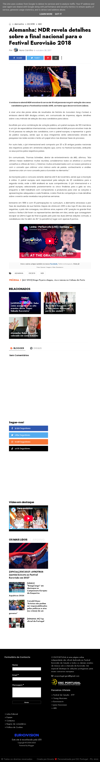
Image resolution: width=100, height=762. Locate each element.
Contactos (11, 720)
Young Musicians (60, 698)
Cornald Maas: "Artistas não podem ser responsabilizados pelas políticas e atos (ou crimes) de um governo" (28, 607)
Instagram (68, 264)
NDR (40, 24)
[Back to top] (93, 755)
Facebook (53, 264)
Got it (58, 14)
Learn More (45, 14)
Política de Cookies (15, 727)
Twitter (60, 264)
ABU (55, 708)
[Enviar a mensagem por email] (55, 58)
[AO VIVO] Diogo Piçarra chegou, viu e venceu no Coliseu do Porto (53, 280)
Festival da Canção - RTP (63, 694)
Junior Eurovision (60, 704)
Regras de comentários (16, 723)
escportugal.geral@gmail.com (66, 676)
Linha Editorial (12, 714)
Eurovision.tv (58, 701)
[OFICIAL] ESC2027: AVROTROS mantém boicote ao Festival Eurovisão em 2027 (26, 574)
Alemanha (19, 24)
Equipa (9, 717)
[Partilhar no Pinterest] (48, 58)
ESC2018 (31, 24)
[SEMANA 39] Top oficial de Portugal (35, 620)
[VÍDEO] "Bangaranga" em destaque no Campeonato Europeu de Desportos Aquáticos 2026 (28, 589)
